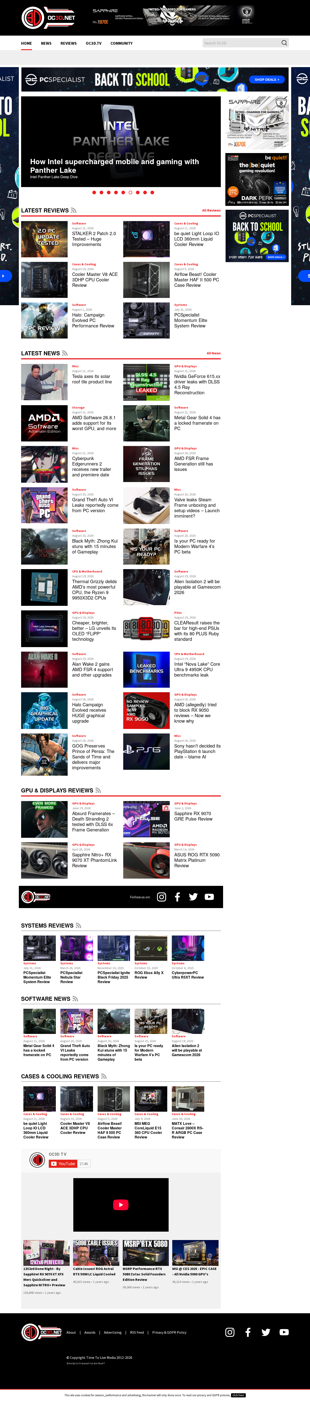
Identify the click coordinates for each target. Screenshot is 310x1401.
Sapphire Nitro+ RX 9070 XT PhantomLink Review (94, 860)
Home (26, 43)
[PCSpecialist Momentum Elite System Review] (39, 948)
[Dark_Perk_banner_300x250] (257, 179)
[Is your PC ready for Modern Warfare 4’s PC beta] (151, 1021)
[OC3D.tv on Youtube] (209, 897)
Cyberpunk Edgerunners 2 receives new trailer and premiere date (91, 466)
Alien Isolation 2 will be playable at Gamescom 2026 (197, 586)
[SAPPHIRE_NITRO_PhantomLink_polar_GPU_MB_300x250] (257, 122)
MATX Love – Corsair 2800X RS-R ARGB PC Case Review (187, 1130)
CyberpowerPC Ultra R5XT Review (188, 975)
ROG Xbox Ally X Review (149, 975)
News (46, 43)
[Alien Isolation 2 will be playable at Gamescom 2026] (188, 1021)
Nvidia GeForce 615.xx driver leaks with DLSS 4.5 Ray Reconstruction (197, 384)
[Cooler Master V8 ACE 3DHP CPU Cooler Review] (76, 1099)
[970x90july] (155, 79)
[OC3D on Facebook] (177, 897)
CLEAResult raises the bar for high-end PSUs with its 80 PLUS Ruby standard (197, 630)
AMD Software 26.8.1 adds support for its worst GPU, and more (94, 422)
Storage (78, 407)
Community (122, 43)
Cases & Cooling (186, 223)
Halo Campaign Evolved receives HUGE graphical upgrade (89, 712)
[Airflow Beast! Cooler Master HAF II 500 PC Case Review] (114, 1099)
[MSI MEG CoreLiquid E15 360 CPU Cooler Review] (151, 1099)
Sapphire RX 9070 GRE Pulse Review (193, 816)
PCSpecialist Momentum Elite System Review (190, 320)
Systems (180, 305)
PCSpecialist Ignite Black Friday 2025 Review (114, 977)
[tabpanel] (133, 141)
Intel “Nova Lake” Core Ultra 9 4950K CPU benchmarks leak (197, 669)
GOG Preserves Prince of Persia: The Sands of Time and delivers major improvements (93, 756)
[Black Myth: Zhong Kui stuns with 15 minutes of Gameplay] (114, 1021)
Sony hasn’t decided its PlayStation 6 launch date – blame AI (197, 751)
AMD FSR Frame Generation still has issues (193, 463)
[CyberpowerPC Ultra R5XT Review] (188, 948)
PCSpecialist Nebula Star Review (71, 977)
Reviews (69, 43)
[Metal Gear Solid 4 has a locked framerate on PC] (39, 1021)
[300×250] (257, 235)
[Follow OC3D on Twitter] (193, 897)
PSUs (178, 613)
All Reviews (211, 210)
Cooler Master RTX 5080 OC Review (104, 164)
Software (79, 223)
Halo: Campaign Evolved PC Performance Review (93, 320)
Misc (75, 366)
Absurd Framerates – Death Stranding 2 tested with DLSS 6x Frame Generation (93, 821)
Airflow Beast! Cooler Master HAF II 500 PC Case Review (196, 279)
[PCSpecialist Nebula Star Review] (76, 948)
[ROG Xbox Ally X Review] (151, 948)
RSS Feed (73, 210)
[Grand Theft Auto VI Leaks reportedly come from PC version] (76, 1021)
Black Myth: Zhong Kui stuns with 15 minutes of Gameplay (95, 546)
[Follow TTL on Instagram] (161, 897)
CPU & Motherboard (87, 571)
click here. (238, 1395)
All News (214, 353)
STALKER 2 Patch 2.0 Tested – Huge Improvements (94, 238)
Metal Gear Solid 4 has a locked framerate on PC (197, 422)
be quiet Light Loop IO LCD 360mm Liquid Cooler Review (196, 238)
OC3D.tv (93, 43)
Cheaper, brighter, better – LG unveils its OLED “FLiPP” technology (94, 630)
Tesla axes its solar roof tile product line (92, 379)
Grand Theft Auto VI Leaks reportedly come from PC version (95, 505)
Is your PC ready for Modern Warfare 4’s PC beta (194, 546)
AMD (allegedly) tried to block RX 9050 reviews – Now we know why (195, 712)
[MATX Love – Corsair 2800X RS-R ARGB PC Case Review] (188, 1099)
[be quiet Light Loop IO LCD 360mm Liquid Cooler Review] (39, 1099)
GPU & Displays (185, 366)
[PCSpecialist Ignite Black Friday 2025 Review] (114, 948)
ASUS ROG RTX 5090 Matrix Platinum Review (197, 860)
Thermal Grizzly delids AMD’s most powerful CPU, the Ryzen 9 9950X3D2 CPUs (94, 589)
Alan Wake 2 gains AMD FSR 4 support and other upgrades (92, 669)
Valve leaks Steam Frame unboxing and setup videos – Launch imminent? (197, 507)
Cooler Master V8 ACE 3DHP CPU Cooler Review (95, 279)
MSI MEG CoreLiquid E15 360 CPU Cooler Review (148, 1130)
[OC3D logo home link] (48, 17)
